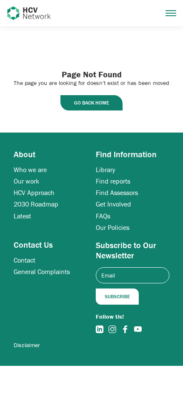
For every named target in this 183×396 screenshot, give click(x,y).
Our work (26, 181)
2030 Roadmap (36, 204)
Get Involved (113, 204)
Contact (24, 260)
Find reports (113, 181)
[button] (171, 13)
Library (105, 170)
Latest (22, 216)
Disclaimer (27, 345)
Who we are (30, 170)
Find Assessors (117, 193)
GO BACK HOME (91, 102)
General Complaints (42, 272)
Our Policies (112, 227)
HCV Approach (34, 193)
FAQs (103, 216)
